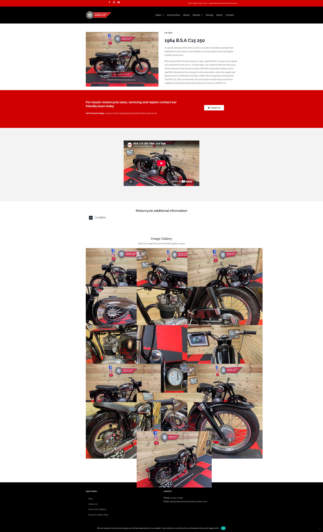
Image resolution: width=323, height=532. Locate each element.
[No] (320, 528)
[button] (161, 218)
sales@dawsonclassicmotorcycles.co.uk (223, 3)
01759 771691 (176, 498)
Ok (223, 528)
